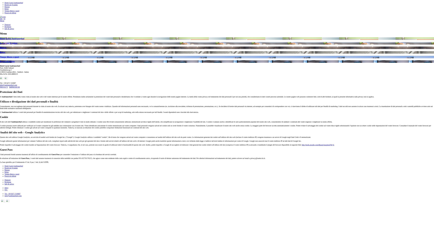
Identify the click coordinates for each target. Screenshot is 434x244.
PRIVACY (4, 87)
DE (1, 19)
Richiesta (8, 27)
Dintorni (8, 25)
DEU (6, 188)
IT (4, 19)
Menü (2, 21)
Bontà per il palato (11, 5)
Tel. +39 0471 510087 (12, 194)
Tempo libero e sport (12, 11)
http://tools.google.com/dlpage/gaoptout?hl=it (318, 145)
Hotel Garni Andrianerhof (14, 3)
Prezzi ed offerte (10, 13)
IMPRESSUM (14, 87)
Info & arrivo (9, 29)
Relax (7, 9)
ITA (6, 190)
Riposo (7, 7)
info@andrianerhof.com (8, 85)
